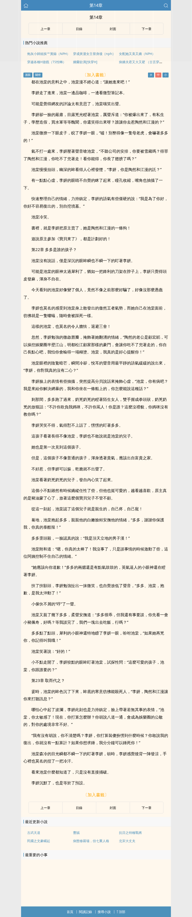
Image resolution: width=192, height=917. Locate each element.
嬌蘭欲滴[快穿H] (85, 62)
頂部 (122, 911)
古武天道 (33, 832)
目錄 (79, 807)
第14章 (96, 5)
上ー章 (45, 807)
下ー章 (146, 807)
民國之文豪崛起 (38, 841)
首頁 (70, 911)
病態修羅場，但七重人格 (91, 841)
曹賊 (76, 832)
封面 (113, 807)
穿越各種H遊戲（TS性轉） (46, 62)
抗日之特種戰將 (130, 832)
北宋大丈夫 (127, 841)
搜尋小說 (104, 911)
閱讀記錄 (85, 911)
